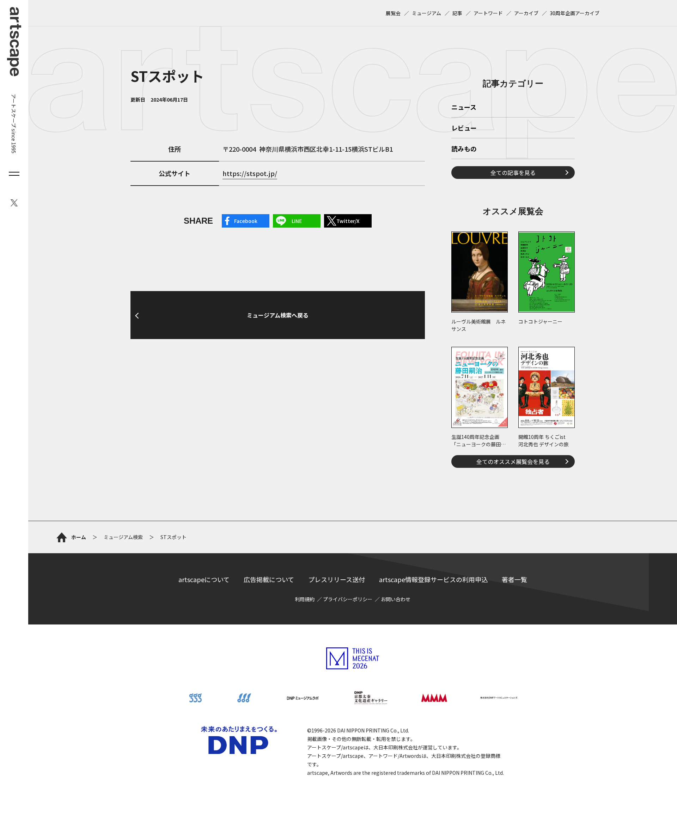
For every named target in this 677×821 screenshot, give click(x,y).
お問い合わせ (395, 599)
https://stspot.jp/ (249, 173)
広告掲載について (269, 579)
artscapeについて (204, 579)
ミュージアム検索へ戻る (278, 315)
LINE (297, 220)
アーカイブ (526, 13)
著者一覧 (514, 579)
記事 (457, 13)
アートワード (488, 13)
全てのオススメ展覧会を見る (513, 461)
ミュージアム (426, 13)
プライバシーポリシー (347, 599)
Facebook (245, 220)
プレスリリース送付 (336, 579)
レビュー (464, 128)
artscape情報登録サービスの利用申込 (433, 579)
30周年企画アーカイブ (574, 13)
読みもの (464, 149)
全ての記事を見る (513, 172)
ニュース (463, 107)
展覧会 (393, 13)
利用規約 (305, 599)
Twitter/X (347, 220)
